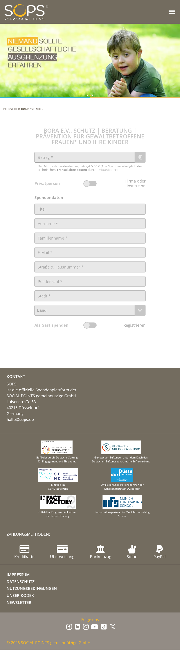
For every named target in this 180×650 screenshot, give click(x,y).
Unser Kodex (20, 595)
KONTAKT (16, 376)
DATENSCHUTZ (20, 581)
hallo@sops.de (20, 419)
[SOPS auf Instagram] (86, 626)
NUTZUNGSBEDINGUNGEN (32, 588)
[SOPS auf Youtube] (94, 626)
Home (25, 109)
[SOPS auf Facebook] (69, 626)
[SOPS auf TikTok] (104, 626)
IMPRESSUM (18, 574)
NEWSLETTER (19, 602)
